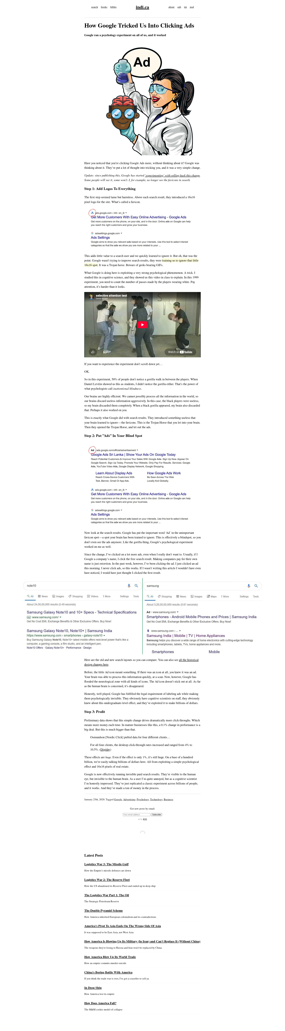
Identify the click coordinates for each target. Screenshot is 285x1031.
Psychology (143, 799)
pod (192, 7)
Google (118, 799)
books (104, 7)
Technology (156, 799)
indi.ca (142, 7)
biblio (113, 7)
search (94, 7)
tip (185, 7)
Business (168, 799)
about (171, 7)
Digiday (105, 749)
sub (179, 7)
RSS (145, 819)
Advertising (129, 799)
